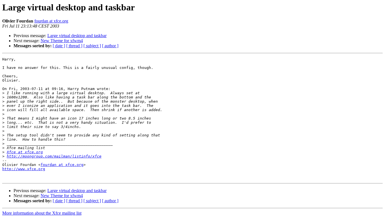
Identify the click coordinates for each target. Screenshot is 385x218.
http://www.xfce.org (23, 169)
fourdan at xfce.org (51, 21)
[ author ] (110, 45)
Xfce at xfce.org (25, 152)
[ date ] (59, 45)
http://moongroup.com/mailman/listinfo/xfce (54, 156)
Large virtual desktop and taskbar (77, 35)
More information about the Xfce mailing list (41, 213)
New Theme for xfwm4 (62, 40)
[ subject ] (92, 45)
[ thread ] (74, 45)
